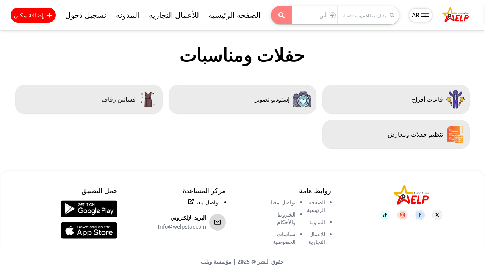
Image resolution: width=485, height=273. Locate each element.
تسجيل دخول (85, 15)
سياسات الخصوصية (284, 238)
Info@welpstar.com (182, 226)
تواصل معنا (283, 202)
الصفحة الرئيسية (234, 15)
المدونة (127, 15)
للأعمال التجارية (174, 15)
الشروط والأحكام (286, 218)
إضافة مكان (29, 15)
